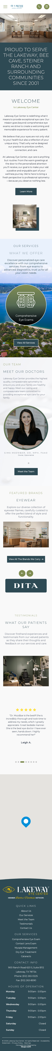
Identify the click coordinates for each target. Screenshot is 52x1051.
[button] (5, 7)
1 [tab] (20, 330)
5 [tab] (29, 330)
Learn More (26, 191)
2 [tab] (22, 330)
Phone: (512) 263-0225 (26, 976)
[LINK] (26, 286)
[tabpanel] (26, 305)
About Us (26, 911)
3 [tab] (25, 330)
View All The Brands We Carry (24, 559)
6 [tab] (32, 330)
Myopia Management (26, 948)
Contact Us (26, 928)
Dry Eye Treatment (26, 952)
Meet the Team (26, 471)
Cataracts (26, 956)
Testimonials (26, 924)
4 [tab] (27, 330)
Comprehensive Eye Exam (26, 939)
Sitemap (27, 1043)
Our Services (26, 915)
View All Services (26, 343)
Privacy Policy (17, 1043)
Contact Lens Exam (26, 943)
